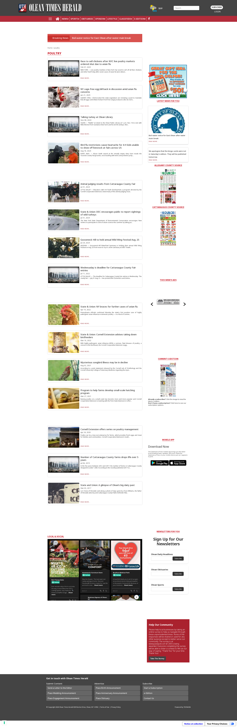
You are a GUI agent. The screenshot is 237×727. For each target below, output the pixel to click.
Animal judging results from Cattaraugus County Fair (107, 183)
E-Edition (139, 18)
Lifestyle (112, 18)
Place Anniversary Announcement (111, 693)
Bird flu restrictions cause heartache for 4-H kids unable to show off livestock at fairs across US (109, 146)
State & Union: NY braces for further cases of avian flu (109, 306)
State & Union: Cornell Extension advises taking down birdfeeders (108, 336)
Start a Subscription (153, 688)
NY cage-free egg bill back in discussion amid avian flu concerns (108, 90)
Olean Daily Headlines (162, 554)
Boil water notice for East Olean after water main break (101, 37)
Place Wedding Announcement (62, 693)
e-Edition (148, 693)
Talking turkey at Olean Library (96, 117)
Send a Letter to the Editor (60, 688)
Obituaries (87, 18)
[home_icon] (57, 19)
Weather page (156, 9)
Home (50, 48)
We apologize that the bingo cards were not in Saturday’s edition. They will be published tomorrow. (167, 154)
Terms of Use (104, 707)
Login (217, 11)
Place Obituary (102, 698)
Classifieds (125, 18)
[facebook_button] (149, 19)
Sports (74, 18)
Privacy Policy (116, 707)
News (65, 18)
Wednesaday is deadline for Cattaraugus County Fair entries (108, 269)
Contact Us (149, 698)
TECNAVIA (187, 707)
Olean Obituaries (159, 569)
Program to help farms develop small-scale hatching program (107, 392)
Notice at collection (193, 724)
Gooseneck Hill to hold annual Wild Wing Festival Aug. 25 (109, 239)
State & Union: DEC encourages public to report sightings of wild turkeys (110, 213)
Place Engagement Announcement (63, 698)
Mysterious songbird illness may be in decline (104, 362)
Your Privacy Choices (217, 724)
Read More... (85, 78)
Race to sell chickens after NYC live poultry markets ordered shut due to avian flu (107, 63)
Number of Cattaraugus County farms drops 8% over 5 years (109, 458)
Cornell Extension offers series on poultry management (109, 429)
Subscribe (217, 7)
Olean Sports (157, 585)
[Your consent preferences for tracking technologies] (4, 722)
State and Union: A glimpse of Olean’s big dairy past (107, 485)
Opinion (99, 18)
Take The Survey (157, 658)
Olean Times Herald (66, 707)
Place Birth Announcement (108, 688)
